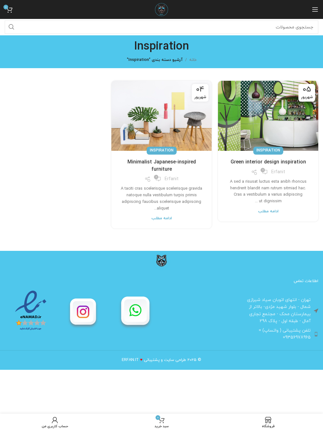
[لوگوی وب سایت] (161, 9)
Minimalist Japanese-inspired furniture (161, 166)
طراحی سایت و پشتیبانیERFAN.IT (154, 360)
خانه (193, 60)
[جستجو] (11, 27)
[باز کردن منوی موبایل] (315, 9)
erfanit (278, 172)
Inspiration (268, 150)
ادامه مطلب (268, 211)
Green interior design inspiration (268, 162)
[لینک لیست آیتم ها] (279, 334)
